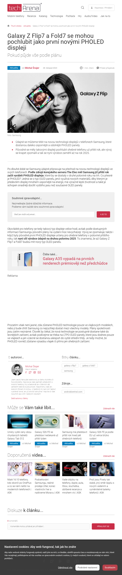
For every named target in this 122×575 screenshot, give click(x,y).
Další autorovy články (19, 398)
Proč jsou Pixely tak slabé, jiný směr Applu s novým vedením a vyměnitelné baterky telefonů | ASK (101, 486)
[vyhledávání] (82, 8)
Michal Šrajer (32, 68)
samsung (68, 371)
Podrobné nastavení (87, 567)
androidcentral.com (73, 392)
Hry (80, 16)
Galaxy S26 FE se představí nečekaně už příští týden (46, 435)
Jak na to (105, 16)
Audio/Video (91, 16)
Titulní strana (16, 26)
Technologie (56, 16)
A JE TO (103, 214)
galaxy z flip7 (70, 365)
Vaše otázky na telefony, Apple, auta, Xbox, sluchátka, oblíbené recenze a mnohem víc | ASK (73, 486)
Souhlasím (110, 567)
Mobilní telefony (15, 16)
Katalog (43, 16)
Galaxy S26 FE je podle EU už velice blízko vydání (101, 435)
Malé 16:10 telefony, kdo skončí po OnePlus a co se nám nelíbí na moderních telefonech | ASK (19, 486)
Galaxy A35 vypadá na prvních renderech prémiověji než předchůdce (75, 261)
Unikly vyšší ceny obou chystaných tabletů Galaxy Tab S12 (19, 435)
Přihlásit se (103, 526)
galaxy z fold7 (88, 365)
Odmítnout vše (65, 567)
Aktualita (27, 26)
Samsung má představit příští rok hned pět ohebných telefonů (74, 435)
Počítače (70, 16)
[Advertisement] (61, 298)
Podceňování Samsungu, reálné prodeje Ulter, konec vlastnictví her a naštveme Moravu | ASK (47, 486)
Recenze (31, 16)
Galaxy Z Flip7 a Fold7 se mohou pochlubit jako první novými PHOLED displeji (63, 26)
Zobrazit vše (109, 408)
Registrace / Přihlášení (103, 8)
